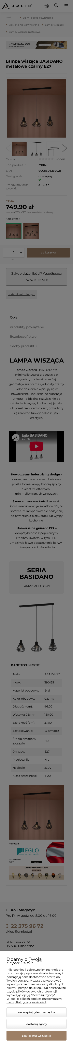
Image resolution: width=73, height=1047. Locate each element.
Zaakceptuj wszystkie (36, 1035)
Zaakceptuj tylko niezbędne (36, 1012)
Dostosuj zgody (36, 1024)
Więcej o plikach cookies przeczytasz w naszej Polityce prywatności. (34, 1000)
